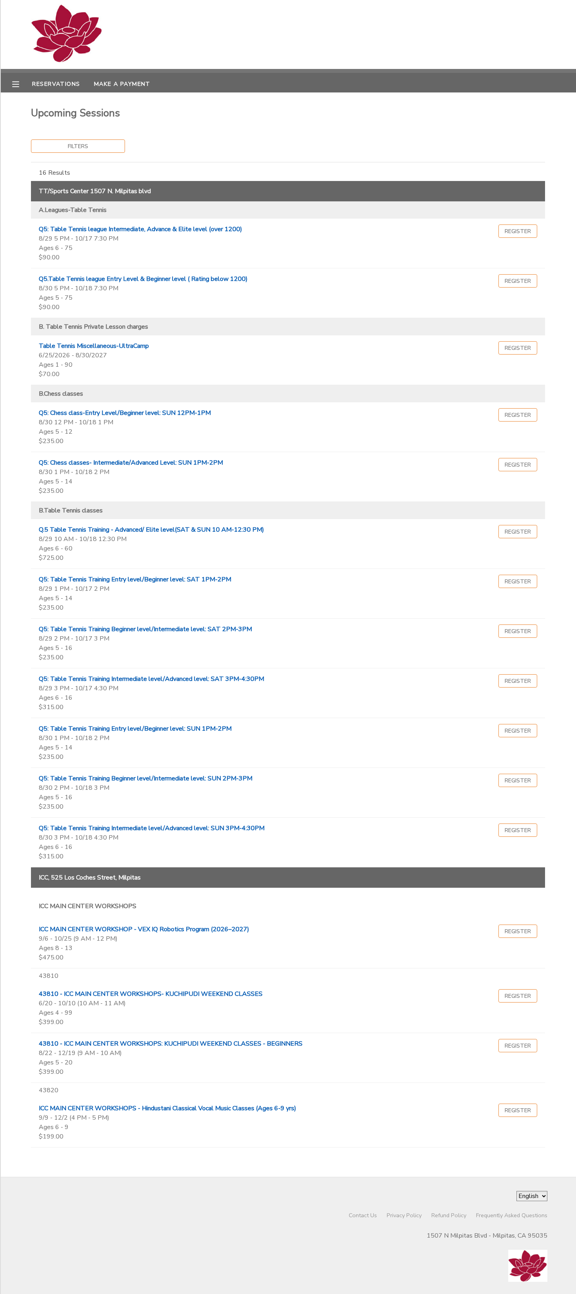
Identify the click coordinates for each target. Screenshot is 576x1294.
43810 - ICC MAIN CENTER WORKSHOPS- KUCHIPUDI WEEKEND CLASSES (151, 994)
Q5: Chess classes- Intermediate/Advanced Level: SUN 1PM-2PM (131, 462)
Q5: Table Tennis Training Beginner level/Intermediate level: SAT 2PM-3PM (145, 629)
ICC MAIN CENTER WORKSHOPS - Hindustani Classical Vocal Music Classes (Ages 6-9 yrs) (167, 1108)
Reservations (56, 84)
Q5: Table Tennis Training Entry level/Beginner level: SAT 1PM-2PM (135, 579)
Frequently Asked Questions (511, 1215)
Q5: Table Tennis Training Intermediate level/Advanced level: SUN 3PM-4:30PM (151, 828)
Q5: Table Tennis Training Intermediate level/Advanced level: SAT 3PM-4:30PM (151, 679)
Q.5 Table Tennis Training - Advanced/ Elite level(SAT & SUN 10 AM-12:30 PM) (151, 529)
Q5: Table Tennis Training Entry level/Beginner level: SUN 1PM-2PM (135, 728)
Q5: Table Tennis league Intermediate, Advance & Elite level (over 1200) (140, 229)
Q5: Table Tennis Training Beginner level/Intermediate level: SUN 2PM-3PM (145, 778)
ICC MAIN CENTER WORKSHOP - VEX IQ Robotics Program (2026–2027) (144, 929)
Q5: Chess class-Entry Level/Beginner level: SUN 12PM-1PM (125, 413)
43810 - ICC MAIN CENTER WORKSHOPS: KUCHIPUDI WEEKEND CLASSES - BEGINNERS (170, 1043)
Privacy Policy (404, 1215)
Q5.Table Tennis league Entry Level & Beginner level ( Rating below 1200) (143, 279)
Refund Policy (448, 1215)
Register (518, 231)
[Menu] (21, 83)
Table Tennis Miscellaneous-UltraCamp (94, 346)
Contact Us (363, 1215)
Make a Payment (122, 84)
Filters (78, 146)
